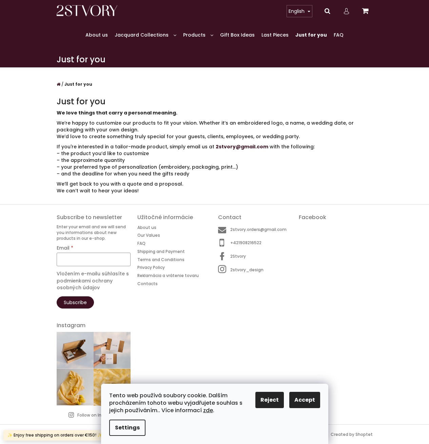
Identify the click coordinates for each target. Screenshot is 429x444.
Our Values (148, 235)
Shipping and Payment (161, 251)
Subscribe (75, 302)
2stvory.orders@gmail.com (258, 229)
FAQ (141, 243)
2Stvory (238, 256)
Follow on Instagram (98, 415)
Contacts (147, 283)
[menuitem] (96, 35)
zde (208, 410)
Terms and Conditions (160, 259)
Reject (269, 400)
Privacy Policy (151, 267)
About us (146, 227)
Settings (127, 427)
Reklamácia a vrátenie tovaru (168, 275)
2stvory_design (247, 270)
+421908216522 (245, 243)
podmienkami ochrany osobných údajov (85, 284)
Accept (304, 400)
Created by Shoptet (352, 434)
